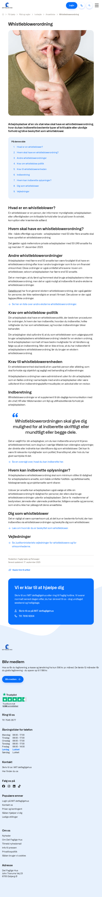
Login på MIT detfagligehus (15, 801)
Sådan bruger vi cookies (14, 855)
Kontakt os (7, 805)
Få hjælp (11, 14)
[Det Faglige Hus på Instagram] (9, 786)
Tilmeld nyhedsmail (12, 843)
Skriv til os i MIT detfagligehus (17, 767)
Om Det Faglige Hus (12, 839)
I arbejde (38, 14)
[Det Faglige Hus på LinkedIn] (14, 786)
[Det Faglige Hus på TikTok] (19, 786)
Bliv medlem (11, 679)
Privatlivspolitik (9, 851)
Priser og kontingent (12, 809)
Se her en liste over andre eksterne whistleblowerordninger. (44, 304)
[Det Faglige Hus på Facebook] (3, 786)
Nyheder (6, 836)
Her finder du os (10, 771)
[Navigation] (97, 5)
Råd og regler (24, 14)
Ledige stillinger (10, 817)
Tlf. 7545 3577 (9, 720)
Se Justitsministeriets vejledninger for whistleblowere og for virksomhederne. (44, 544)
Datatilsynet (14, 290)
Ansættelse (50, 14)
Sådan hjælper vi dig (12, 813)
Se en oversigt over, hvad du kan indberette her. (38, 461)
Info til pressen (9, 847)
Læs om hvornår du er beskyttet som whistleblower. (40, 528)
